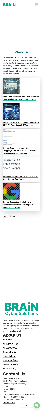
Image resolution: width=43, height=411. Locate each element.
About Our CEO (10, 348)
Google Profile (9, 352)
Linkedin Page (9, 356)
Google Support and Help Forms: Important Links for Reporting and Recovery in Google (18, 204)
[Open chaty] (37, 405)
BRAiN (9, 4)
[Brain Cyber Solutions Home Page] (21, 309)
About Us (7, 340)
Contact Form (9, 402)
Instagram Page (10, 360)
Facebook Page (10, 364)
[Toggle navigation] (36, 4)
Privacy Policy (9, 368)
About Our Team (11, 344)
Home (5, 216)
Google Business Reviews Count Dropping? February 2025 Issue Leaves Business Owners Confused (20, 150)
